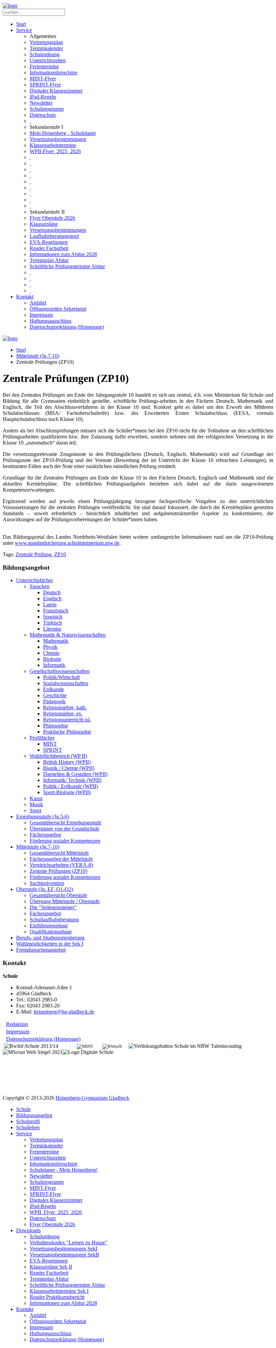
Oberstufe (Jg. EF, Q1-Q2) (44, 889)
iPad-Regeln (43, 97)
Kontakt (24, 296)
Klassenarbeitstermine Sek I (59, 1291)
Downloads (28, 1230)
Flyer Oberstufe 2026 (52, 218)
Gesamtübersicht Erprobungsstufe (65, 822)
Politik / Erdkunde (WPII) (70, 786)
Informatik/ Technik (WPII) (72, 780)
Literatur (52, 629)
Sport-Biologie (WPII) (67, 792)
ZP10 (60, 554)
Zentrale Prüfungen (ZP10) (58, 871)
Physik (50, 647)
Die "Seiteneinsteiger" (53, 907)
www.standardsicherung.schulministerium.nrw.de (67, 543)
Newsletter (41, 103)
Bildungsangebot (34, 1115)
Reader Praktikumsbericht (57, 1297)
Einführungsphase (49, 925)
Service (24, 30)
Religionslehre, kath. (65, 707)
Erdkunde (53, 689)
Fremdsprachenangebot (41, 950)
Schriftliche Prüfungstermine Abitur (67, 266)
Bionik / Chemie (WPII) (68, 768)
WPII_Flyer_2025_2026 (56, 1212)
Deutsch (52, 592)
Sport (35, 810)
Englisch (52, 598)
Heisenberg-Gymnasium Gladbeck (92, 1098)
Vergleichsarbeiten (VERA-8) (61, 865)
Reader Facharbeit (49, 248)
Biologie (52, 659)
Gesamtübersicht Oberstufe (58, 895)
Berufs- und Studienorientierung (50, 938)
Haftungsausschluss (50, 321)
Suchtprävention (47, 883)
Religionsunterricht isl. (67, 719)
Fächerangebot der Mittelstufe (61, 859)
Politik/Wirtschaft (61, 677)
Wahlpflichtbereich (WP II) (58, 756)
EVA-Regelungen (49, 242)
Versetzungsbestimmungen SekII (64, 1254)
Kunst (36, 798)
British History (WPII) (67, 762)
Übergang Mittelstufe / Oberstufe (65, 901)
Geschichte (55, 695)
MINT (50, 744)
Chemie (51, 653)
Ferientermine (44, 66)
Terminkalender (46, 48)
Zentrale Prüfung (33, 554)
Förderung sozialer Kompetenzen (65, 841)
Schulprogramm (47, 109)
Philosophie (55, 726)
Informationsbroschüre (53, 72)
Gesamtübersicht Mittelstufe (59, 853)
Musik (36, 804)
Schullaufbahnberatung (54, 919)
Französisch (55, 610)
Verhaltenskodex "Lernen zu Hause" (68, 1242)
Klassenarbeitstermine (53, 145)
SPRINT (52, 750)
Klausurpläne (44, 224)
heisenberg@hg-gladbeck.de (64, 1012)
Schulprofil (28, 1121)
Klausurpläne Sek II (51, 1267)
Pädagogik (54, 701)
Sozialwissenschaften (65, 683)
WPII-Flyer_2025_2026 (55, 151)
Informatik (54, 665)
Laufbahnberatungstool (54, 236)
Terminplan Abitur (49, 260)
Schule (23, 1109)
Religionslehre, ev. (62, 713)
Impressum (41, 315)
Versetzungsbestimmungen (58, 139)
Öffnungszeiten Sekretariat (58, 309)
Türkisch (52, 623)
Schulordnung (45, 54)
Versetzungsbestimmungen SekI (63, 1248)
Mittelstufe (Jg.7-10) (37, 356)
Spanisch (52, 616)
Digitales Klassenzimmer (56, 91)
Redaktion (17, 1024)
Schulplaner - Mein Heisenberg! (64, 1170)
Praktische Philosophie (67, 732)
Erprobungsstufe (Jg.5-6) (42, 816)
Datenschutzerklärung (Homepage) (67, 327)
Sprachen (39, 586)
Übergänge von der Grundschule (64, 828)
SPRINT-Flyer (45, 84)
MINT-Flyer (43, 78)
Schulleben (28, 1127)
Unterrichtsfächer (34, 580)
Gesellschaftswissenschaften (60, 671)
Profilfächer (42, 738)
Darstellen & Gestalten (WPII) (75, 774)
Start (21, 24)
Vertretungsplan (46, 42)
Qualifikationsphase (51, 931)
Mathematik (55, 641)
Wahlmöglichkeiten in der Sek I (49, 944)
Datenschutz (43, 115)
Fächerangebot (45, 835)
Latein (50, 604)
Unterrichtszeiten (48, 60)
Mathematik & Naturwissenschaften (68, 635)
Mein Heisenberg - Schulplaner (63, 133)
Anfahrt (38, 303)
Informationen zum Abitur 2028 (63, 254)
